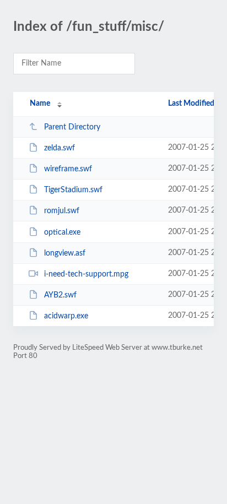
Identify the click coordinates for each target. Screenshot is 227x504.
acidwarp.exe (66, 316)
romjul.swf (61, 211)
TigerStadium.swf (73, 190)
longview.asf (64, 253)
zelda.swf (59, 148)
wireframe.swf (68, 169)
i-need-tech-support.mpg (86, 274)
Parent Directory (72, 127)
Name (40, 103)
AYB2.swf (60, 295)
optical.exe (62, 232)
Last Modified (191, 103)
